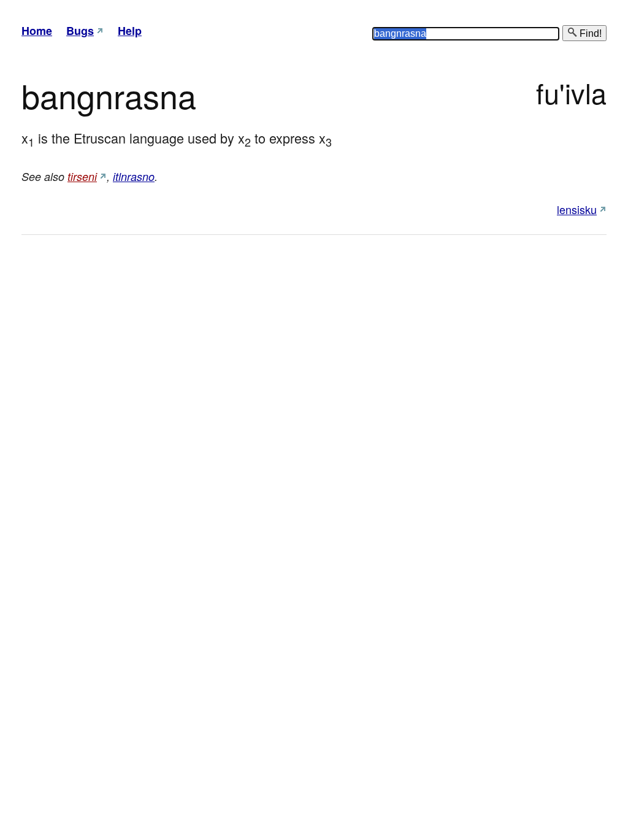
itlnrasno (134, 176)
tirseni (82, 176)
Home (36, 31)
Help (130, 31)
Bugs (80, 31)
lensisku (577, 209)
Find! (589, 33)
